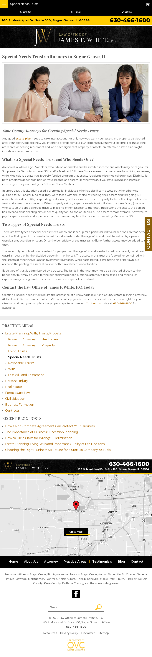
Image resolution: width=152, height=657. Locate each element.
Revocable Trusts (21, 363)
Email (78, 11)
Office (128, 11)
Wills (11, 369)
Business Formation (19, 404)
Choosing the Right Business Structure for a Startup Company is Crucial (58, 450)
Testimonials (102, 561)
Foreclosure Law (17, 393)
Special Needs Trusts (24, 357)
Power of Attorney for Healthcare (33, 339)
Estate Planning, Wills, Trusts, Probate (33, 333)
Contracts (12, 410)
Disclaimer (88, 633)
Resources (50, 633)
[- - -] (4, 4)
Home (13, 561)
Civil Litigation (15, 398)
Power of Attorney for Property (31, 345)
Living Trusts (17, 351)
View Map (76, 531)
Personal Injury (16, 381)
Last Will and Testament (26, 375)
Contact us (93, 303)
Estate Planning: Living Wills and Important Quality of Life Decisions (55, 444)
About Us (31, 561)
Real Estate (13, 387)
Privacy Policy (69, 633)
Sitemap (103, 633)
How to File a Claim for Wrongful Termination (38, 438)
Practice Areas (75, 561)
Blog (121, 561)
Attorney (51, 561)
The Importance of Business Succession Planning (41, 432)
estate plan (23, 138)
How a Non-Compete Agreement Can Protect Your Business (50, 426)
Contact (137, 561)
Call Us (27, 11)
